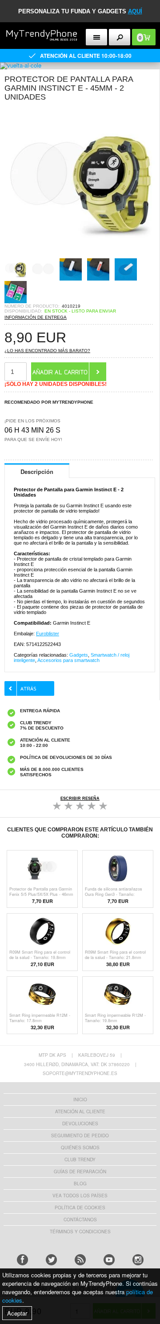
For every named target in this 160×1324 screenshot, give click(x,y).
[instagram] (138, 1259)
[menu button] (97, 37)
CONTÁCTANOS (80, 1219)
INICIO (80, 1099)
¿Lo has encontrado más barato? (47, 350)
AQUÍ (135, 11)
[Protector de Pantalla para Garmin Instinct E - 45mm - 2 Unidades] (79, 255)
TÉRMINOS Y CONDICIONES (80, 1231)
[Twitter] (51, 1259)
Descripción (36, 471)
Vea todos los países (80, 1195)
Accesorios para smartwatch (68, 660)
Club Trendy (80, 1159)
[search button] (120, 37)
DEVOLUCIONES (80, 1123)
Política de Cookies (80, 1207)
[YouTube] (109, 1259)
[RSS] (80, 1259)
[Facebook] (22, 1259)
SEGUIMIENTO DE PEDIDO (80, 1135)
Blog (80, 1183)
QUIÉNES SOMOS (80, 1147)
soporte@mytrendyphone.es (80, 1073)
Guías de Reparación (80, 1171)
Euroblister (47, 633)
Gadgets (78, 655)
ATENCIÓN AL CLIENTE (80, 1111)
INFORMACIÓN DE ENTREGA (35, 317)
